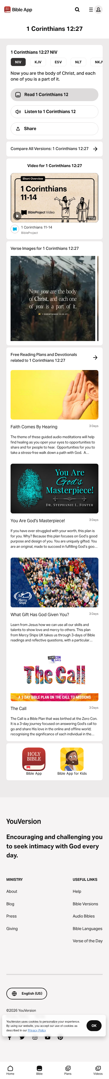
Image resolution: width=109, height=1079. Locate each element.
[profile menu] (95, 9)
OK (94, 1025)
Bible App (34, 773)
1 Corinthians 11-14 (41, 227)
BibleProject (29, 233)
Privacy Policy (37, 1030)
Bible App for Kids (72, 773)
